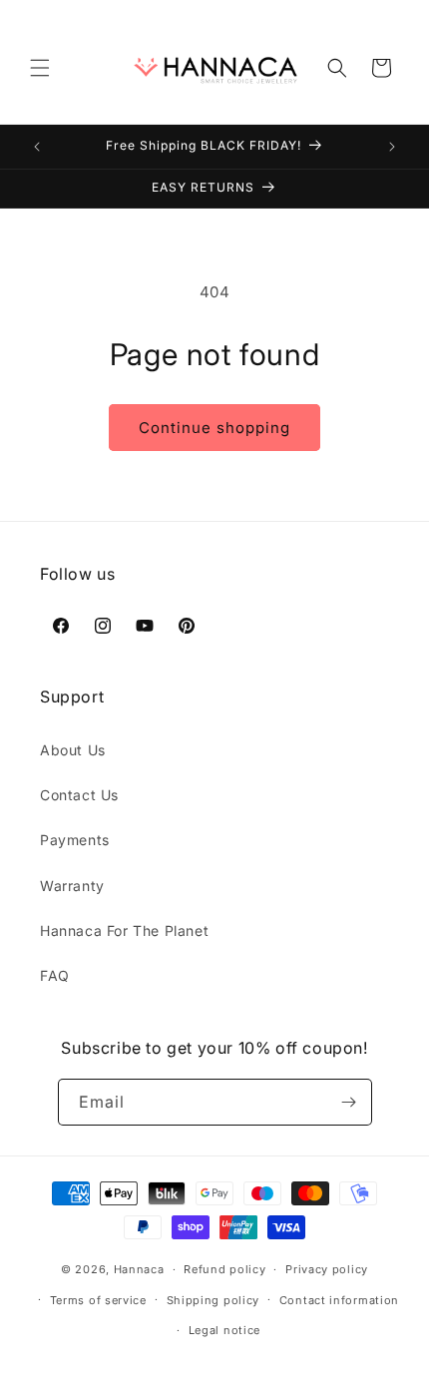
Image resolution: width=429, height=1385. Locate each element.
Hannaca (139, 1269)
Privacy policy (326, 1269)
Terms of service (98, 1300)
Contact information (339, 1300)
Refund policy (224, 1269)
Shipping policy (213, 1300)
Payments (75, 839)
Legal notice (224, 1330)
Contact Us (79, 794)
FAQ (55, 975)
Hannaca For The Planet (124, 930)
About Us (73, 749)
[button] (40, 68)
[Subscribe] (349, 1102)
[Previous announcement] (37, 147)
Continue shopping (214, 427)
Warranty (72, 885)
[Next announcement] (392, 147)
